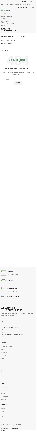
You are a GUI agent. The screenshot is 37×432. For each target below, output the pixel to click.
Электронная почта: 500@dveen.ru (13, 334)
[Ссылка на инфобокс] (17, 22)
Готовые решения (6, 414)
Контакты (3, 399)
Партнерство (4, 390)
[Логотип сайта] (5, 10)
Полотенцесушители (6, 346)
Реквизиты (3, 393)
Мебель (3, 349)
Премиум (3, 355)
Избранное (4, 417)
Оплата (3, 372)
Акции (2, 358)
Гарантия (3, 378)
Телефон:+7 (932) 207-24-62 (12, 327)
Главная (3, 408)
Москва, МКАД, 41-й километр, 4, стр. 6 (15, 321)
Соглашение (4, 396)
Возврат (3, 375)
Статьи (3, 411)
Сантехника (4, 352)
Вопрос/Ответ (4, 387)
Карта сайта (4, 420)
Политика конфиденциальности (10, 428)
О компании (4, 367)
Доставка (3, 370)
